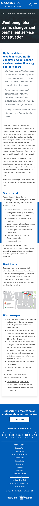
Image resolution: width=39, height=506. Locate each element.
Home (3, 14)
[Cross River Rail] (11, 4)
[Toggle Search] (30, 4)
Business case (19, 451)
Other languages (19, 486)
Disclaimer (19, 464)
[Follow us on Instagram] (12, 435)
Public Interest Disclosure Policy (20, 483)
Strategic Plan (19, 448)
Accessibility (19, 470)
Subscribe (20, 419)
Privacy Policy (19, 461)
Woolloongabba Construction (26, 14)
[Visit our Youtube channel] (26, 435)
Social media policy (20, 474)
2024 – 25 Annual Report (20, 454)
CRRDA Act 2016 (19, 445)
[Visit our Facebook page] (5, 435)
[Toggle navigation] (35, 4)
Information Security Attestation (19, 477)
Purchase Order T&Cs (19, 480)
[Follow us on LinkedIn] (19, 435)
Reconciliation (19, 458)
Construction (11, 14)
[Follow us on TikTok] (33, 435)
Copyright (19, 467)
